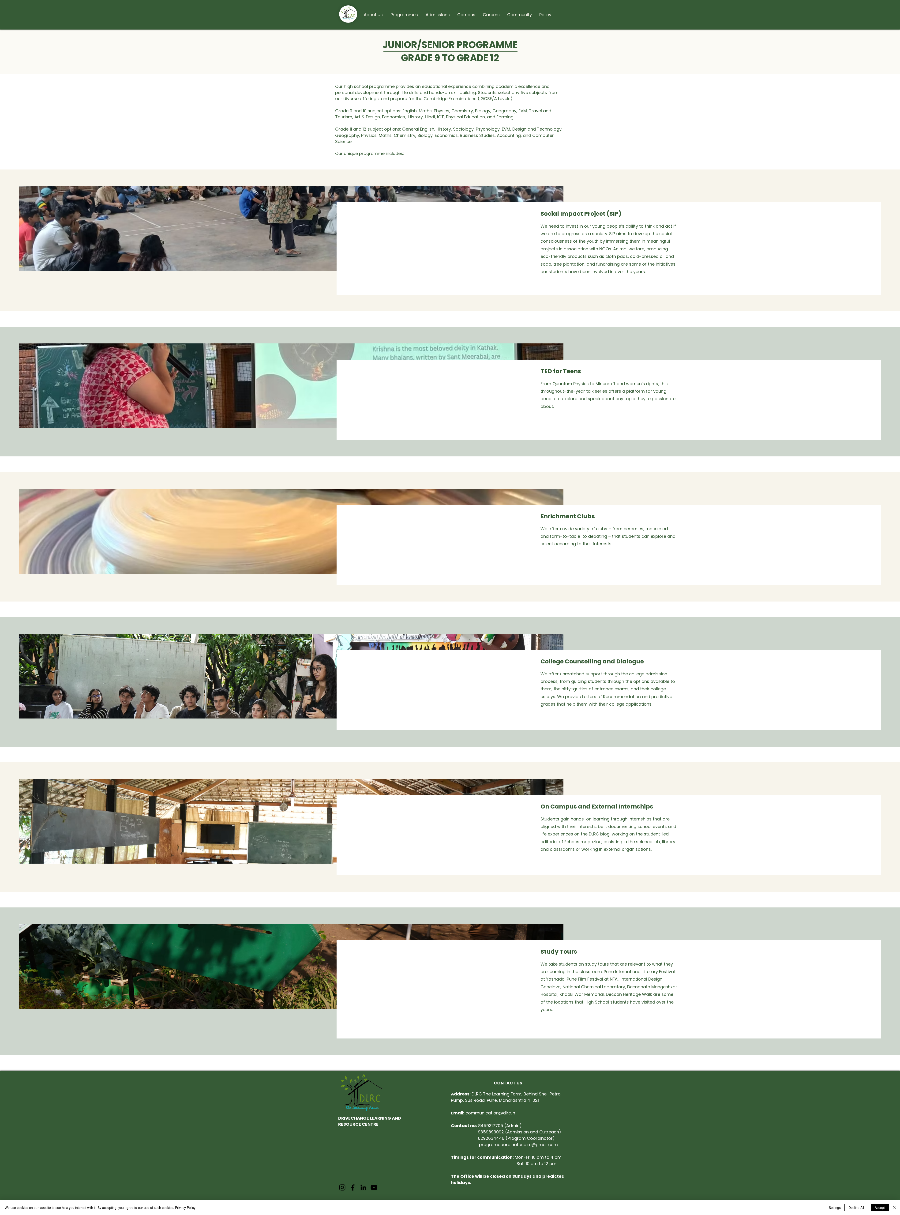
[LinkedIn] (363, 1187)
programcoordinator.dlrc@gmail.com (518, 1144)
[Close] (894, 1207)
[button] (373, 13)
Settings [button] (835, 1207)
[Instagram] (342, 1187)
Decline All (856, 1207)
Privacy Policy (185, 1207)
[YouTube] (374, 1187)
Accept (880, 1207)
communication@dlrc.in (483, 1113)
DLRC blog (599, 834)
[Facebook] (353, 1187)
